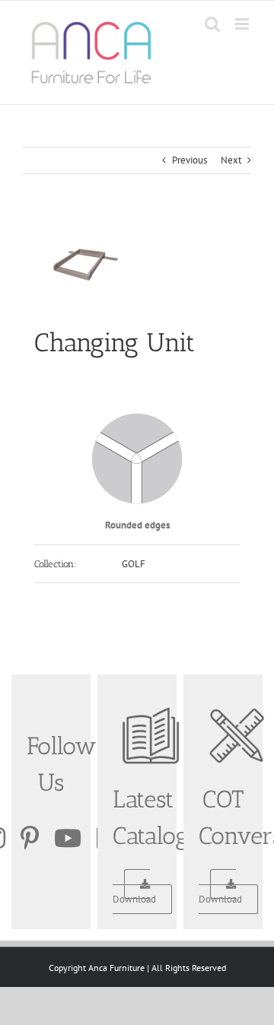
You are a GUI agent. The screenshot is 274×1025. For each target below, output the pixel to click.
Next (231, 160)
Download (134, 899)
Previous (189, 160)
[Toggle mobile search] (212, 24)
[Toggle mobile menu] (243, 24)
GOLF (133, 563)
